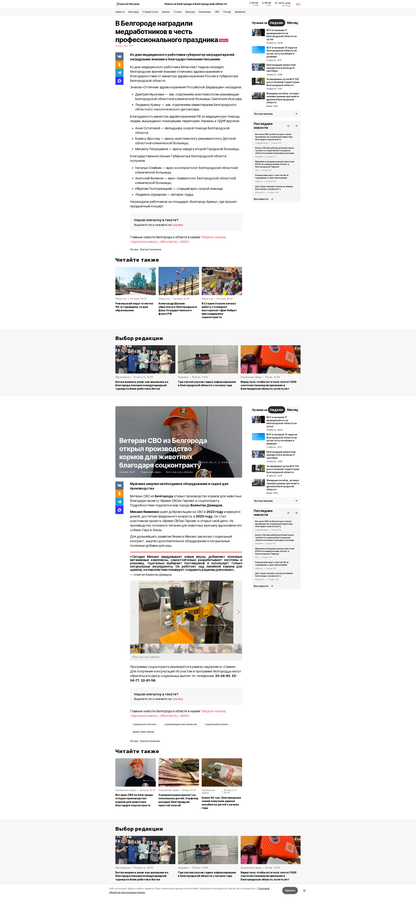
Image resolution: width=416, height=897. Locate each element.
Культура (190, 11)
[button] (288, 125)
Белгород (133, 11)
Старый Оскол (150, 11)
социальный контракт (216, 724)
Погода (227, 11)
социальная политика (144, 724)
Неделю (276, 23)
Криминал (240, 11)
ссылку (177, 225)
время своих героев (143, 731)
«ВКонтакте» (168, 242)
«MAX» (184, 242)
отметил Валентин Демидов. (153, 574)
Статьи (178, 11)
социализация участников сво (180, 724)
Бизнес (166, 11)
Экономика (205, 11)
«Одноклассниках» (144, 242)
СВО (217, 11)
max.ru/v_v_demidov (183, 472)
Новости (119, 11)
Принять (290, 890)
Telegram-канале (213, 237)
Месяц (292, 23)
